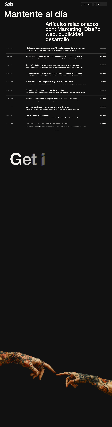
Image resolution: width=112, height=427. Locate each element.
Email (40, 181)
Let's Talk (87, 4)
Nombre (41, 175)
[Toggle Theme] (98, 4)
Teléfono (61, 175)
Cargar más (56, 130)
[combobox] (73, 175)
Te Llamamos (49, 187)
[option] (76, 182)
